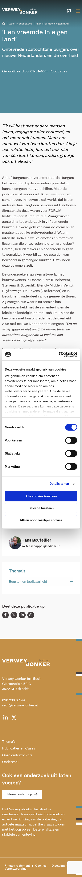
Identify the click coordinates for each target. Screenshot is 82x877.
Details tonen (59, 483)
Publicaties (58, 71)
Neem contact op (19, 794)
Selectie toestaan (41, 508)
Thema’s (9, 741)
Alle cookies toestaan (41, 496)
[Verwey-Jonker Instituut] (19, 10)
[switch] (71, 440)
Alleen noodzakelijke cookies (41, 520)
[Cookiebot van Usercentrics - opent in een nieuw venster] (59, 354)
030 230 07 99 (13, 700)
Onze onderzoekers (17, 755)
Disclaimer (59, 865)
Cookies (40, 865)
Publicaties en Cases (18, 748)
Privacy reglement (17, 865)
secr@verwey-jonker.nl (20, 705)
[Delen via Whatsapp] (30, 615)
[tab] (41, 582)
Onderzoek (10, 762)
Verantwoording (15, 868)
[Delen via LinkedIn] (22, 615)
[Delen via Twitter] (14, 615)
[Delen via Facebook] (5, 615)
